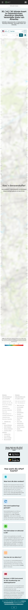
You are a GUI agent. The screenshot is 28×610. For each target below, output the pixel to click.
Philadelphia (20, 412)
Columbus (19, 430)
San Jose (19, 421)
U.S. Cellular (7, 436)
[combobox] (5, 31)
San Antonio (20, 416)
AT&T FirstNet (7, 438)
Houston (19, 410)
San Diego (19, 418)
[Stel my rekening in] (25, 2)
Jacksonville (20, 425)
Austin (18, 428)
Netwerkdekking (17, 35)
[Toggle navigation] (2, 2)
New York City (20, 405)
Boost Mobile (7, 439)
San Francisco (20, 427)
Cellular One (7, 434)
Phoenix (19, 414)
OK (14, 607)
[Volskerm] (25, 31)
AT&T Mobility (7, 427)
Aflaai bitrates (21, 35)
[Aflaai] (14, 454)
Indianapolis (20, 423)
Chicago (19, 409)
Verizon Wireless (8, 428)
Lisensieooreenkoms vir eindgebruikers (13, 604)
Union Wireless (8, 425)
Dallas (18, 419)
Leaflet (3, 338)
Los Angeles (20, 407)
